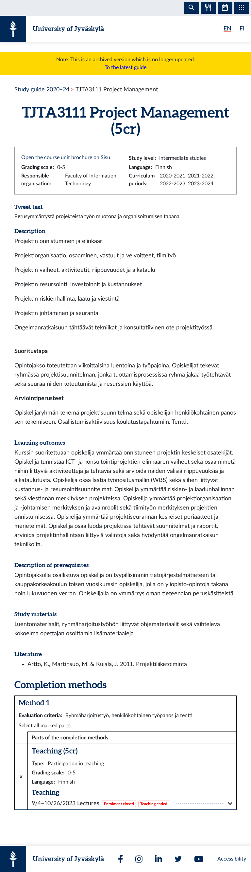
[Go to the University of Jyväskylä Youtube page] (198, 859)
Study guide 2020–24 (41, 89)
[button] (132, 803)
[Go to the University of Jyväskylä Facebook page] (120, 859)
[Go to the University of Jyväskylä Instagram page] (138, 859)
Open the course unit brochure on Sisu (65, 157)
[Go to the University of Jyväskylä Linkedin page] (158, 859)
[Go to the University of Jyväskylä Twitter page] (178, 859)
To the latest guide (125, 67)
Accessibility (231, 859)
